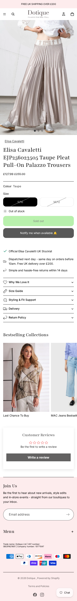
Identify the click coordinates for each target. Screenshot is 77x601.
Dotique (31, 578)
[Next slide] (69, 380)
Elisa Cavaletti (14, 141)
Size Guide (16, 291)
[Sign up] (68, 514)
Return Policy (17, 317)
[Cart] (72, 14)
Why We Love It (19, 282)
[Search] (13, 14)
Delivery (14, 308)
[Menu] (4, 14)
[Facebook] (35, 594)
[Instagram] (42, 594)
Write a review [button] (38, 457)
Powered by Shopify (48, 578)
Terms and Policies (38, 586)
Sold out (38, 221)
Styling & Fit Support (22, 299)
